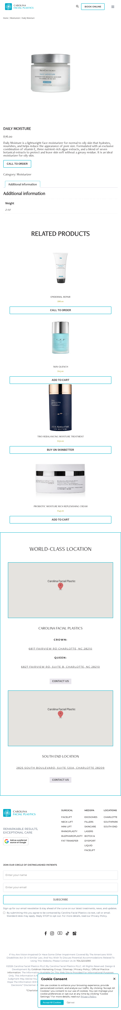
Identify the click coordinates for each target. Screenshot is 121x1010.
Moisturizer (15, 18)
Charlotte (110, 817)
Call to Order (17, 163)
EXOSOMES (90, 817)
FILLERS (88, 821)
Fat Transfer (69, 840)
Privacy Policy (99, 915)
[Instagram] (52, 933)
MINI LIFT (66, 826)
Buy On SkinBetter (60, 450)
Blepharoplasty (72, 836)
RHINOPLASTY (69, 831)
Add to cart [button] (60, 380)
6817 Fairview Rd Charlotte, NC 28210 (60, 648)
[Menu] (113, 6)
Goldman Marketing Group (46, 969)
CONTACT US (60, 681)
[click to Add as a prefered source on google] (29, 841)
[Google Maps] (74, 933)
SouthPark (111, 821)
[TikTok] (67, 933)
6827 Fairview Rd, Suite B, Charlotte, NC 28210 (60, 666)
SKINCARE (90, 826)
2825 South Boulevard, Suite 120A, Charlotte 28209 (60, 767)
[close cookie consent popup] (114, 979)
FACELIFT (66, 817)
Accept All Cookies (52, 1002)
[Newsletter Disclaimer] (4, 914)
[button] (60, 586)
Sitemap (67, 969)
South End (110, 826)
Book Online (93, 6)
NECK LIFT (67, 821)
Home (6, 18)
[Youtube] (60, 933)
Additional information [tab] (22, 184)
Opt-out (70, 1002)
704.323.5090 (83, 960)
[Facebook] (46, 933)
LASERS (88, 831)
